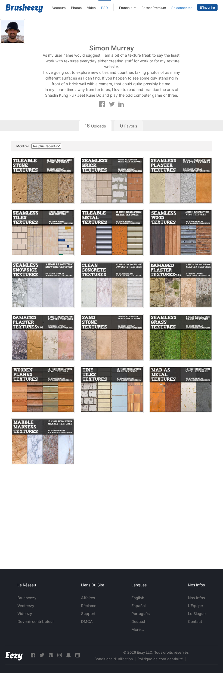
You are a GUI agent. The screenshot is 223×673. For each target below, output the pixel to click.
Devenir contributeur (35, 621)
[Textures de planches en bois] (43, 389)
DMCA (87, 621)
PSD (104, 8)
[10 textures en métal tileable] (112, 232)
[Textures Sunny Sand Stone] (112, 337)
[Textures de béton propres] (112, 284)
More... (137, 629)
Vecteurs (59, 8)
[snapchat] (68, 655)
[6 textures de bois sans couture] (180, 232)
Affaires (88, 597)
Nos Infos (196, 597)
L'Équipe (195, 605)
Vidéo (91, 8)
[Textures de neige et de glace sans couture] (43, 284)
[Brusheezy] (24, 8)
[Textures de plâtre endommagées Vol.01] (43, 337)
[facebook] (33, 655)
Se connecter (181, 8)
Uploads (95, 126)
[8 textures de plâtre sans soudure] (180, 180)
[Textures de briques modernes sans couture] (112, 180)
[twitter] (41, 655)
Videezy (24, 613)
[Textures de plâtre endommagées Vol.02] (180, 284)
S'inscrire (207, 7)
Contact (195, 621)
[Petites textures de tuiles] (112, 389)
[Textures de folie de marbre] (42, 441)
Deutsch (138, 621)
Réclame (88, 605)
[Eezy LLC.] (14, 655)
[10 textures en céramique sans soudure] (43, 232)
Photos (76, 8)
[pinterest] (51, 655)
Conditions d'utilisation (113, 659)
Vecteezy (25, 605)
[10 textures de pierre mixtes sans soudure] (43, 180)
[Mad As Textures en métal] (180, 389)
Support (88, 613)
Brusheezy (26, 597)
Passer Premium (153, 8)
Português (140, 613)
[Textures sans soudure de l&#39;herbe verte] (180, 337)
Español (138, 605)
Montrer (23, 146)
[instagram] (59, 655)
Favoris (128, 126)
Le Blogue (197, 613)
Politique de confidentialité (160, 659)
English (137, 597)
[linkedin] (77, 655)
